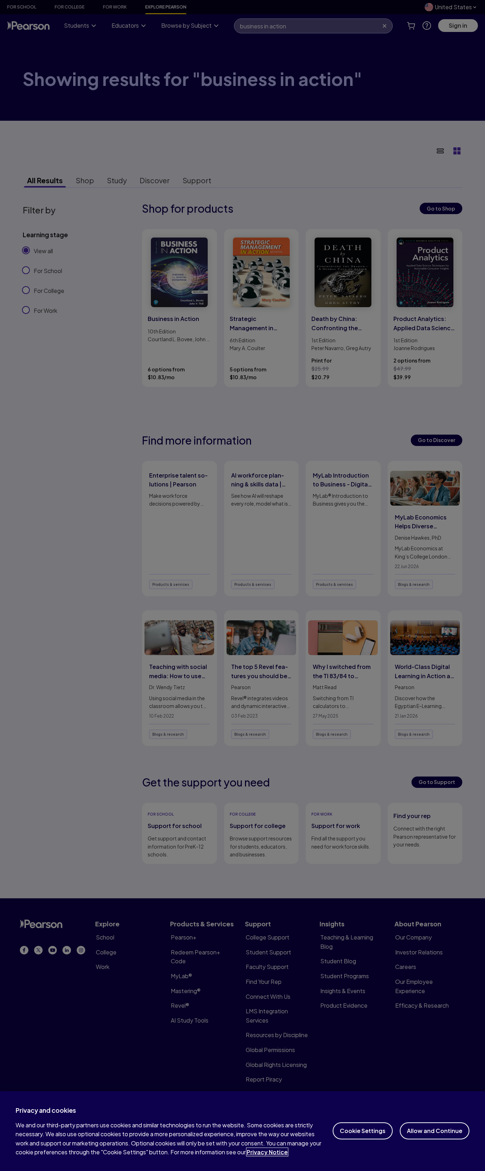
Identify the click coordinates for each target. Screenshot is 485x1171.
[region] (242, 1131)
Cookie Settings (363, 1130)
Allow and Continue (434, 1130)
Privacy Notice (267, 1152)
